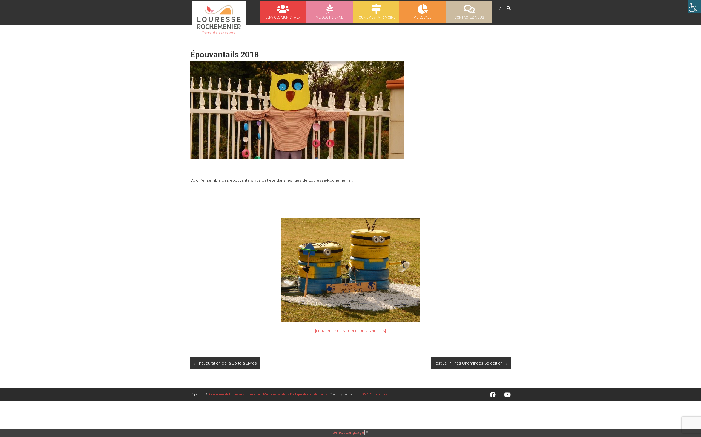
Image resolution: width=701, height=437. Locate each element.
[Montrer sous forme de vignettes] (350, 331)
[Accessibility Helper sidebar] (694, 6)
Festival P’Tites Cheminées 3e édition (470, 363)
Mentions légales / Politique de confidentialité (295, 394)
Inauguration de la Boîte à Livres (225, 363)
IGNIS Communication (377, 394)
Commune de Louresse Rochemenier (235, 394)
